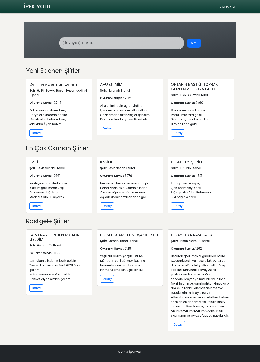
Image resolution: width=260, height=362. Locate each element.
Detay (36, 133)
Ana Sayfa (227, 6)
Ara (194, 43)
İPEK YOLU (37, 6)
